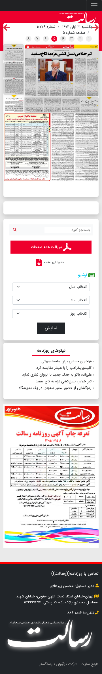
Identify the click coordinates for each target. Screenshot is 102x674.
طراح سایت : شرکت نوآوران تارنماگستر (69, 664)
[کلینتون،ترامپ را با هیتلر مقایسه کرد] (13, 70)
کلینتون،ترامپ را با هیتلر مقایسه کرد (64, 368)
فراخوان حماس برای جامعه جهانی (66, 361)
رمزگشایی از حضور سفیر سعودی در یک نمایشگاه (55, 388)
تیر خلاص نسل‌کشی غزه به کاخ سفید (64, 381)
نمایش (51, 328)
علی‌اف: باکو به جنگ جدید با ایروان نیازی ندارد (57, 375)
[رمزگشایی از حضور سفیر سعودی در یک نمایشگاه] (61, 105)
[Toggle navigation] (94, 5)
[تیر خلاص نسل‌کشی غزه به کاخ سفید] (62, 72)
